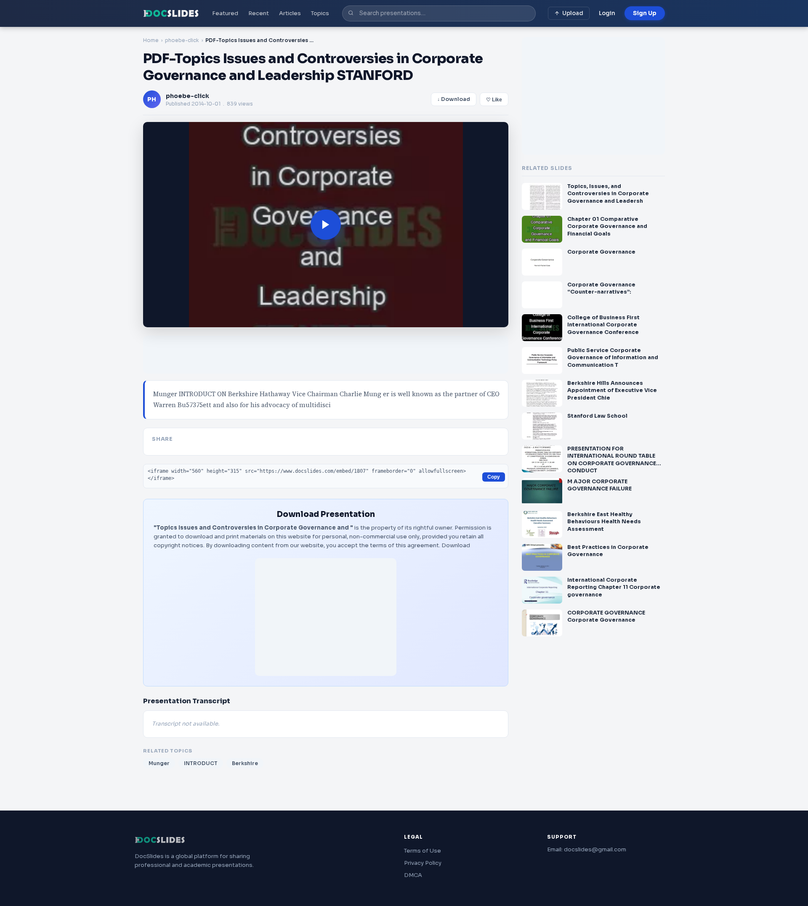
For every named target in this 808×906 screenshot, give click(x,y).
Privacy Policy (422, 862)
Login (607, 13)
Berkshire (245, 763)
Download (455, 545)
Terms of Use (422, 850)
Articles (290, 13)
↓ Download (453, 99)
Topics (320, 13)
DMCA (413, 875)
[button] (325, 224)
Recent (258, 13)
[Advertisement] (325, 617)
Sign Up (644, 13)
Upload (572, 13)
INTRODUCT (201, 763)
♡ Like (494, 100)
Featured (225, 13)
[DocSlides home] (171, 13)
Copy (493, 476)
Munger (159, 763)
